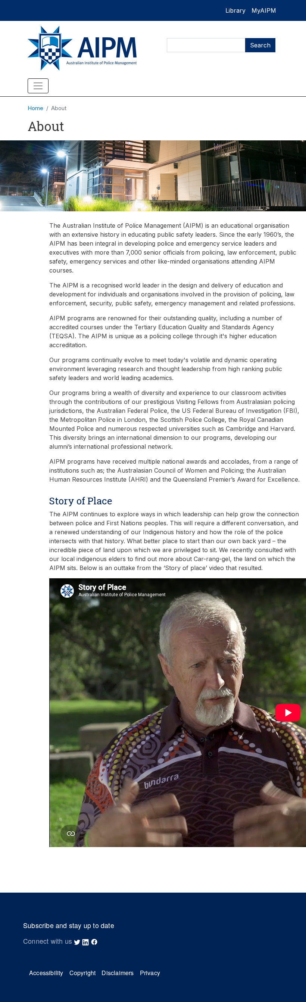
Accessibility (46, 972)
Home (35, 108)
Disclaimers (118, 972)
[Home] (86, 48)
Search (260, 45)
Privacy (150, 972)
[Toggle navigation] (38, 85)
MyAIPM (264, 10)
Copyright (82, 972)
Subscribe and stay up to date (68, 925)
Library (235, 10)
